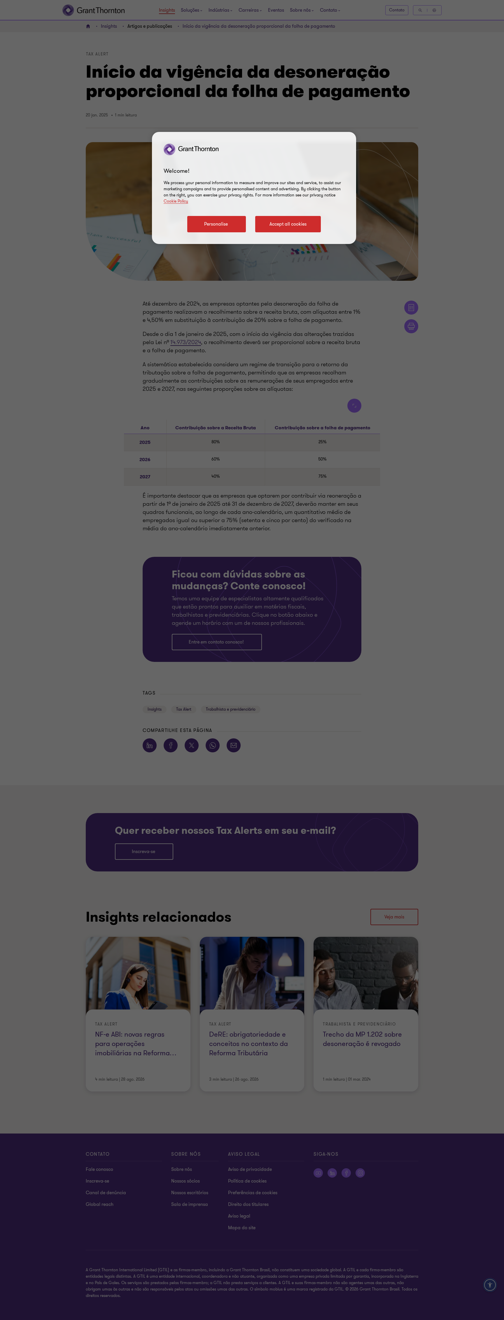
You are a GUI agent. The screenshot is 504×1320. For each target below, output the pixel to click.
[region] (254, 188)
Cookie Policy (176, 201)
